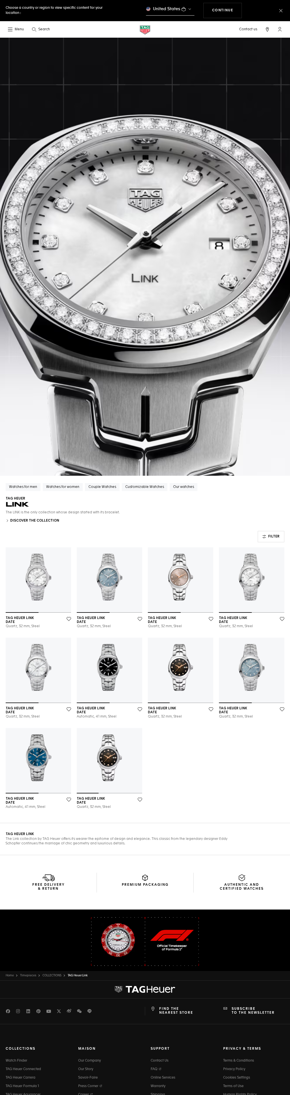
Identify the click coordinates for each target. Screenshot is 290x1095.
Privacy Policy (234, 1069)
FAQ (154, 1069)
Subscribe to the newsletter (253, 1011)
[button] (279, 29)
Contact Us (160, 1060)
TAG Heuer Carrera (20, 1077)
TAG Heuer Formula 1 (22, 1086)
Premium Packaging (145, 885)
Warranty (158, 1086)
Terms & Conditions (238, 1060)
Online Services (163, 1077)
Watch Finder (16, 1060)
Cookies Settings (236, 1077)
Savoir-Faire (88, 1077)
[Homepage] (145, 30)
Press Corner (88, 1086)
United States (167, 9)
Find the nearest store (176, 1011)
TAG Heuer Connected (23, 1069)
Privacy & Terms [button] (242, 1049)
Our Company (89, 1060)
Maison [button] (87, 1049)
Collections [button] (20, 1049)
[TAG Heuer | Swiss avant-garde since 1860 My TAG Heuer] (145, 989)
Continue (227, 10)
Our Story (85, 1069)
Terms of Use (233, 1086)
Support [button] (160, 1049)
